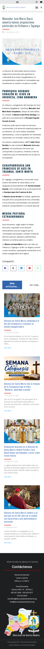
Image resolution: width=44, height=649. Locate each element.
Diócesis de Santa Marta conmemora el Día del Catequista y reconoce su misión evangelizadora (21, 323)
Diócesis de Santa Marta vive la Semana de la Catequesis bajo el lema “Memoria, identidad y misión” (22, 386)
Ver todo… (35, 285)
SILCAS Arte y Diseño (28, 645)
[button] (17, 2)
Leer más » (8, 348)
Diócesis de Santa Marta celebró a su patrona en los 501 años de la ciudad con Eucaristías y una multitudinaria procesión (21, 517)
